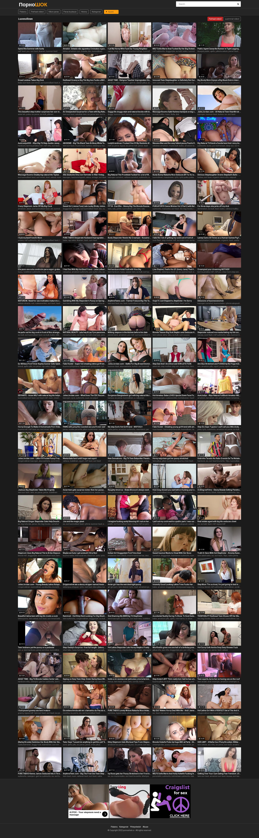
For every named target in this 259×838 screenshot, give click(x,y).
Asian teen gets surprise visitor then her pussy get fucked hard (84, 490)
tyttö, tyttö (100, 555)
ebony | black (210, 492)
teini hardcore (114, 272)
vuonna (200, 587)
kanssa (129, 114)
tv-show (188, 619)
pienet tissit (233, 51)
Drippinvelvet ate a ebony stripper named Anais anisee (84, 584)
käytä (148, 650)
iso (95, 83)
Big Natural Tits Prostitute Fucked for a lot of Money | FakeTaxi (129, 175)
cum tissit (93, 240)
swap (116, 51)
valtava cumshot (131, 177)
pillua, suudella (133, 713)
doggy (110, 114)
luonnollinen (97, 51)
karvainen (210, 398)
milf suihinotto (159, 51)
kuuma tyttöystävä (71, 366)
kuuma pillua (158, 682)
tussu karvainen (79, 650)
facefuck (193, 398)
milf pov (218, 272)
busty (209, 146)
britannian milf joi (238, 398)
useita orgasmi (240, 240)
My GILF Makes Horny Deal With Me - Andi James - (174, 710)
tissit (146, 146)
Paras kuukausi (70, 12)
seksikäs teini (81, 114)
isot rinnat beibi (53, 619)
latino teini (127, 682)
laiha (165, 335)
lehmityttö (125, 240)
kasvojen (201, 114)
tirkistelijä (112, 650)
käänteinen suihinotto (226, 492)
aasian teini (131, 272)
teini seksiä (157, 335)
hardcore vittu (24, 682)
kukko (185, 51)
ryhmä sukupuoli (233, 303)
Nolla (173, 114)
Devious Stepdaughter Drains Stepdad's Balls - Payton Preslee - (219, 175)
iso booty (226, 83)
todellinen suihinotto (32, 272)
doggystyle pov (176, 650)
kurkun (221, 114)
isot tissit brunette (136, 461)
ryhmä (87, 524)
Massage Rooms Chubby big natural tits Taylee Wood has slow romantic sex (40, 175)
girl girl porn (113, 587)
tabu (170, 335)
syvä (73, 398)
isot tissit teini (136, 619)
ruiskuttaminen (24, 745)
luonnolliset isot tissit (137, 303)
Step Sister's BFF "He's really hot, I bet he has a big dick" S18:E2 (174, 679)
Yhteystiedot (135, 827)
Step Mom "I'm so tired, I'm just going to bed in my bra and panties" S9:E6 (219, 584)
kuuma (181, 461)
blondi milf (22, 555)
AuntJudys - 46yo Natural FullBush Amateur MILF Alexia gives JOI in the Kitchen (219, 395)
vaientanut (140, 429)
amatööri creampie (228, 682)
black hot (91, 555)
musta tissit (80, 146)
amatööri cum (74, 51)
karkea (89, 146)
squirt (216, 366)
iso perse (35, 114)
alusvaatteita (125, 366)
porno (75, 713)
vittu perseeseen (115, 492)
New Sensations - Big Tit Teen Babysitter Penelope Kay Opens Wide (129, 458)
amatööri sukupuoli (179, 524)
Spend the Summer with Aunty (31, 49)
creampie (58, 398)
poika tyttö (193, 177)
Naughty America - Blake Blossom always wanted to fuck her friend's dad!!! (129, 490)
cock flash (157, 240)
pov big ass (129, 745)
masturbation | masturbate (208, 240)
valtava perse (75, 83)
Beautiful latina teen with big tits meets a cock (38, 616)
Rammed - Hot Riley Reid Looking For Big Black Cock (84, 616)
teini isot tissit (68, 114)
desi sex (148, 555)
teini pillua (157, 461)
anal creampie (213, 682)
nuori (59, 177)
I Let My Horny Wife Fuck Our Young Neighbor (127, 49)
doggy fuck (36, 745)
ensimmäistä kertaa (135, 555)
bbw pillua (97, 587)
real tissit (88, 587)
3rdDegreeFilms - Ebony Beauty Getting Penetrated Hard (219, 490)
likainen (42, 51)
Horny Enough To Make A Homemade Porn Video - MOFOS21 (40, 427)
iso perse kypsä (104, 83)
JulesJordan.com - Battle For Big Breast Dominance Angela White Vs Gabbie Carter (129, 364)
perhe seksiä (102, 303)
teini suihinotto (159, 83)
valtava (66, 83)
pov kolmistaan (218, 146)
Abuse (145, 827)
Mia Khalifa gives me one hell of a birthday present (174, 647)
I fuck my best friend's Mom (30, 238)
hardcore (22, 146)
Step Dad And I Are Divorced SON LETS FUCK (172, 364)
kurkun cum (122, 461)
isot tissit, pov (240, 146)
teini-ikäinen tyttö (125, 587)
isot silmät (134, 492)
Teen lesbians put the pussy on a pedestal (36, 647)
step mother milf (169, 240)
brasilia (84, 51)
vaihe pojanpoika (183, 713)
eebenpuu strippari (71, 587)
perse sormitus (42, 650)
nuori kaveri (157, 429)
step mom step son (230, 272)
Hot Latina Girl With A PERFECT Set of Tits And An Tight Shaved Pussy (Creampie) (219, 710)
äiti (51, 209)
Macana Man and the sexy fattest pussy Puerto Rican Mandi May (174, 143)
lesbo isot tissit (24, 83)
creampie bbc (158, 745)
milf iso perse (113, 146)
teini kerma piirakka (71, 303)
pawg (119, 650)
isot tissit (34, 51)
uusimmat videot (232, 19)
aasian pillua (141, 83)
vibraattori (112, 461)
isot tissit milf (42, 398)
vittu (154, 492)
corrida (135, 682)
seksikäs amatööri (160, 146)
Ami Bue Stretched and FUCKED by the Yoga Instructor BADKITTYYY (219, 364)
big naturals (144, 240)
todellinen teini (149, 619)
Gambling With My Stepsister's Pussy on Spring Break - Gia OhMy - (84, 301)
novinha (66, 713)
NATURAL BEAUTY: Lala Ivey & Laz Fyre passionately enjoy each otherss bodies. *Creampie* (84, 332)
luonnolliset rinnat (150, 51)
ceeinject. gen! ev (128, 83)
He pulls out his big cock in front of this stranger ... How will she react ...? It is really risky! (40, 332)
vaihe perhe (113, 429)
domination (202, 209)
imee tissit (188, 461)
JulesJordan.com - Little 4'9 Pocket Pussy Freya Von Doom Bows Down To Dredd (40, 458)
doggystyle (170, 51)
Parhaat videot (37, 12)
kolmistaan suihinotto (181, 776)
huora (194, 650)
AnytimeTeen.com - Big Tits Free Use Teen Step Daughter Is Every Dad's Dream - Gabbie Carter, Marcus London (84, 774)
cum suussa (184, 335)
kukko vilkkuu (55, 335)
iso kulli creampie (93, 335)
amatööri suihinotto (80, 272)
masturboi (166, 209)
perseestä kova (87, 492)
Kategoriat (96, 12)
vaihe (99, 776)
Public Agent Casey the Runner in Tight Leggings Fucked (219, 49)
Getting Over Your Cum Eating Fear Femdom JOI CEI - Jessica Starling (219, 774)
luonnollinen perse (57, 650)
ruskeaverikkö (41, 303)
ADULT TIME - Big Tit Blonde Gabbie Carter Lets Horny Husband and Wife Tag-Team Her (40, 679)
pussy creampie (171, 745)
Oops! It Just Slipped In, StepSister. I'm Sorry (172, 301)
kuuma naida (68, 555)
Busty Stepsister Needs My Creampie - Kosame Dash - (129, 238)
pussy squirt (224, 366)
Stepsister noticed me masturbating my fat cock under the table (219, 332)
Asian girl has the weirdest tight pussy (124, 584)
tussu (167, 114)
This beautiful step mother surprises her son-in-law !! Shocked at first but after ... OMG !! (40, 112)
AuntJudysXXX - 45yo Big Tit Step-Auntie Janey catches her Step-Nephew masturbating (40, 143)
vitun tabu (67, 650)
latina (65, 51)
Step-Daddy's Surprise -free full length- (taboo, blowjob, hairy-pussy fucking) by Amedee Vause (84, 647)
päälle (110, 524)
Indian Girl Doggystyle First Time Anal (124, 553)
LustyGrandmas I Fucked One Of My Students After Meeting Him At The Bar (129, 143)
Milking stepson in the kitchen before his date (127, 332)
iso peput (94, 398)
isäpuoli (233, 177)
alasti (29, 209)
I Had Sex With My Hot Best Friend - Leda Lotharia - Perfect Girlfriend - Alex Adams (84, 269)
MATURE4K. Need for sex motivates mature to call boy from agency (40, 301)
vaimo (110, 51)
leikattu (126, 492)
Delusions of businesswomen (210, 301)
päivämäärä (113, 335)
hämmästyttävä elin (171, 429)
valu (143, 209)
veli (144, 650)
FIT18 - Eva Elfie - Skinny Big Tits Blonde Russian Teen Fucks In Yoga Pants (129, 206)
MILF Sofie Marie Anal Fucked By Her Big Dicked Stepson (174, 49)
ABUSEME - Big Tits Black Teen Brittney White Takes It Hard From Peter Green (84, 143)
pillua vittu (157, 650)
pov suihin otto (95, 272)
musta (135, 524)
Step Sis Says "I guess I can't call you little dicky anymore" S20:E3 (219, 427)
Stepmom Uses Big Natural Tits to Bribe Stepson (39, 553)
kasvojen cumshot (115, 177)
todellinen (74, 461)
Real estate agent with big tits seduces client (216, 521)
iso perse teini (93, 114)
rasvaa (200, 335)
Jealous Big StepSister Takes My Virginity (36, 490)
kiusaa (229, 776)
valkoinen (140, 398)
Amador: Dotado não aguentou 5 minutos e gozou (84, 49)
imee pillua (95, 745)
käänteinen (47, 745)
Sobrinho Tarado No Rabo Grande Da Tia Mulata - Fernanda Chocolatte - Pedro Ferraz (219, 458)
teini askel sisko (204, 555)
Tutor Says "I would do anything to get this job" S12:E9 (84, 742)
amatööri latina (191, 146)
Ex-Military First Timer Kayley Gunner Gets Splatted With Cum (40, 364)
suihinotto (170, 83)
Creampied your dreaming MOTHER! (213, 269)
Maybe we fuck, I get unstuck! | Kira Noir (80, 553)
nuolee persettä (75, 429)
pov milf (130, 335)
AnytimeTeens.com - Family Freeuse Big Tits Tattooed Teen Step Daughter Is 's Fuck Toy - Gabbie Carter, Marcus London (129, 301)
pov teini (137, 209)
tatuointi (201, 492)
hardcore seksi (114, 83)
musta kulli (173, 146)
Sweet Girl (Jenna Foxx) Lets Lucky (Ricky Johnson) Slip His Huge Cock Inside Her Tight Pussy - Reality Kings (84, 206)
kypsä (122, 146)
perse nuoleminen (231, 713)
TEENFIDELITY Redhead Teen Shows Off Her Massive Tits (219, 616)
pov (28, 51)
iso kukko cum (183, 240)
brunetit (55, 587)
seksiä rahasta (24, 303)
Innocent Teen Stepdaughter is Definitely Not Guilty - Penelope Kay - (174, 80)
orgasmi (215, 177)
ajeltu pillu (28, 366)
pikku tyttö (201, 429)
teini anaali (202, 682)
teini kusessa (68, 492)
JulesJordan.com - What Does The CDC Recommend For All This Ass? (84, 395)
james (172, 713)
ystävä (21, 240)
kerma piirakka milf (34, 146)
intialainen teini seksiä (117, 555)
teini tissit (84, 303)
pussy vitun (184, 366)
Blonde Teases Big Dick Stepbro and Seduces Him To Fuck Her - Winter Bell (174, 332)
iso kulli (179, 51)
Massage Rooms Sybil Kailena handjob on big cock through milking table (174, 112)
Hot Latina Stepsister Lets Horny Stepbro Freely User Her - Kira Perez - (129, 647)
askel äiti (21, 114)
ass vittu (165, 650)
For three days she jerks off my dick (213, 206)
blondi (20, 366)
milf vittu (47, 146)
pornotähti (157, 776)
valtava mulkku (232, 209)
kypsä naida (121, 713)
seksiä (53, 177)
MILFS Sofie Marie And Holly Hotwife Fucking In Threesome (174, 774)
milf (214, 524)
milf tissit (22, 51)
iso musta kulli (207, 83)
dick (177, 114)
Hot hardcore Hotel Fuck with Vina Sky (124, 269)
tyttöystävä (106, 366)
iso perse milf (131, 146)
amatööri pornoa (146, 587)
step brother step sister (132, 650)
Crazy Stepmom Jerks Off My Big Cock (35, 206)
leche (141, 682)
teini (32, 492)
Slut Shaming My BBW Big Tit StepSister (125, 616)
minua (110, 682)
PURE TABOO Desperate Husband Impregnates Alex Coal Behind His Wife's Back (84, 238)
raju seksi (72, 240)
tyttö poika (183, 177)
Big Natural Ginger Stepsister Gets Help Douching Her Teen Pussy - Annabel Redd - (40, 521)
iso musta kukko (118, 776)
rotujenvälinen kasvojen (28, 461)
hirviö (192, 366)
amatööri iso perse (224, 429)
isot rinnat (123, 51)
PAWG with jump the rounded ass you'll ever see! (84, 427)
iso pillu (143, 713)
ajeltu (212, 51)
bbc (89, 51)
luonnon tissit (51, 51)
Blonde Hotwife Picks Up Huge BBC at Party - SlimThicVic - (174, 742)
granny (21, 713)
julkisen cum (161, 524)
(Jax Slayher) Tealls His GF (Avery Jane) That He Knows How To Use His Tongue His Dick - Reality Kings (174, 269)
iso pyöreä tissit (185, 272)
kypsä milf (221, 524)
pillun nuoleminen (90, 429)
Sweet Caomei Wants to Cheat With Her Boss (172, 553)
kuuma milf (23, 429)
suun (87, 398)
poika (28, 114)
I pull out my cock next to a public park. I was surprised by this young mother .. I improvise (174, 521)
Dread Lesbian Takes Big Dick (31, 80)
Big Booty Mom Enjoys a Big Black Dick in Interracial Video (219, 80)
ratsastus (67, 272)
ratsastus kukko (69, 335)
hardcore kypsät (78, 177)
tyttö (177, 177)
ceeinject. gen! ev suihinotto (42, 682)
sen (199, 366)
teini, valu (112, 209)
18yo (227, 461)
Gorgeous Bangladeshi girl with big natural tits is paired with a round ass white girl (129, 395)
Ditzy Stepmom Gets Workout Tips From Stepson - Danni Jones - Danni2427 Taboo (129, 742)
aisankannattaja (135, 51)
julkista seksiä (222, 51)
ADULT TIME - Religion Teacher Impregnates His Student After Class (129, 80)
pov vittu (187, 650)
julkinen (50, 114)
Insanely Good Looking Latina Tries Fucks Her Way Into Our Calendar (174, 584)
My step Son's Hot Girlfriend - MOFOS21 (125, 427)
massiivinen (169, 177)
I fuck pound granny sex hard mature (34, 710)
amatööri (22, 209)
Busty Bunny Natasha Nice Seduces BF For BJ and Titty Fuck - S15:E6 (174, 175)
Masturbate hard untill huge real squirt (80, 458)
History (84, 12)
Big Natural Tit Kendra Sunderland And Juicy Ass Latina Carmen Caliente (219, 143)
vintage (95, 177)
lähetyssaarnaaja (183, 587)
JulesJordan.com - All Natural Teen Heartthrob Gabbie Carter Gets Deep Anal (219, 112)
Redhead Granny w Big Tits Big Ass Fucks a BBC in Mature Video (84, 80)
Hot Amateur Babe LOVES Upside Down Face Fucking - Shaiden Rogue (174, 395)
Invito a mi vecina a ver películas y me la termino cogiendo (129, 679)
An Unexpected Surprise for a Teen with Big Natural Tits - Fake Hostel (84, 112)
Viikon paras (53, 12)
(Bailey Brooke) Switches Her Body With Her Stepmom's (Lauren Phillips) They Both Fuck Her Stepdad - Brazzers (40, 742)
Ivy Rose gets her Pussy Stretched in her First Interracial (129, 774)
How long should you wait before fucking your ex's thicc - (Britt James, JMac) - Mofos (174, 490)
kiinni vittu (224, 177)
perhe (187, 303)
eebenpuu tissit (99, 146)
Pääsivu (23, 12)
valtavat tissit (82, 776)
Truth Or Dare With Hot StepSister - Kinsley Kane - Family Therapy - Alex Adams (219, 553)
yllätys (77, 492)
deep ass (230, 146)
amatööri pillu (207, 366)
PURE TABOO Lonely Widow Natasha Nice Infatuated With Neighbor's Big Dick (129, 710)
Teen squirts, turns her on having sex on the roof (218, 679)
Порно (26, 4)
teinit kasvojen (159, 398)
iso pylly (76, 209)
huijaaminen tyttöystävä (90, 366)
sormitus (111, 713)
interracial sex (81, 555)
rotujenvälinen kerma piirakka (210, 713)
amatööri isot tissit (218, 776)
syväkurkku (47, 587)
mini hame (180, 619)
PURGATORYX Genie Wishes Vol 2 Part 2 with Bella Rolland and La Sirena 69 (174, 206)
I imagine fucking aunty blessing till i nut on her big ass (129, 521)
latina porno (23, 619)
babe (65, 240)
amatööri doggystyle (166, 587)
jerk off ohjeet (225, 398)
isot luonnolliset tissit (49, 83)
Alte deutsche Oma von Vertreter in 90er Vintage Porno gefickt (84, 175)
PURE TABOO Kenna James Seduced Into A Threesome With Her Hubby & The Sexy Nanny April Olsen (40, 774)
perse (140, 146)
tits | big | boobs (186, 209)
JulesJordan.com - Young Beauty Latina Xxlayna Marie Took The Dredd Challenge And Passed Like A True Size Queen (40, 584)
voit (32, 303)
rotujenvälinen (24, 587)
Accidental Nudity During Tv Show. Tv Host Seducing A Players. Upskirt (174, 616)
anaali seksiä (238, 745)
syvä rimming (56, 461)
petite (119, 209)
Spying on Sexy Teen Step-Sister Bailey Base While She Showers (84, 679)
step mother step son (170, 366)
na (71, 713)
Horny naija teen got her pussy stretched (170, 458)
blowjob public (203, 51)
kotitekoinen (183, 398)
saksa (88, 177)
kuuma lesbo (219, 303)
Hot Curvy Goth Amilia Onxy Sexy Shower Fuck (217, 647)
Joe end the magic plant (73, 521)
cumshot (55, 524)
